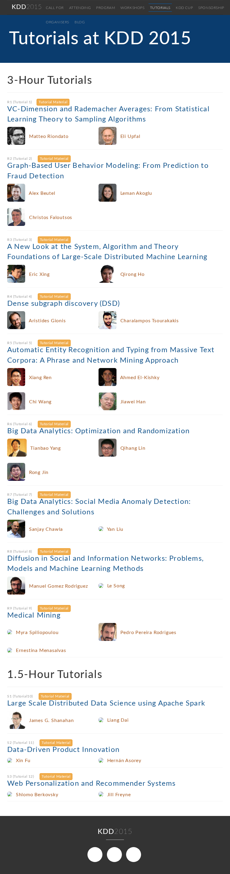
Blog (80, 22)
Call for (55, 8)
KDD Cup (184, 8)
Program (105, 8)
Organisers (57, 22)
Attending (80, 8)
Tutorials (160, 8)
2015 (27, 7)
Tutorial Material (53, 102)
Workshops (132, 8)
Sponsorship (211, 8)
